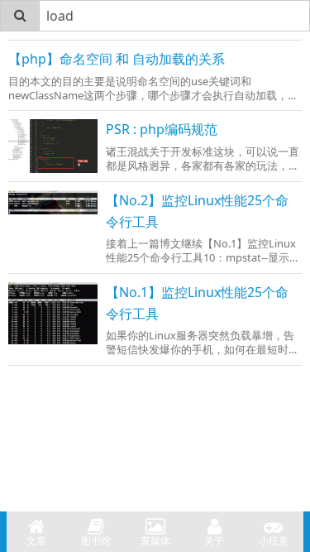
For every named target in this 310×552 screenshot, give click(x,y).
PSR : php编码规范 (161, 129)
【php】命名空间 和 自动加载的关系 (116, 59)
